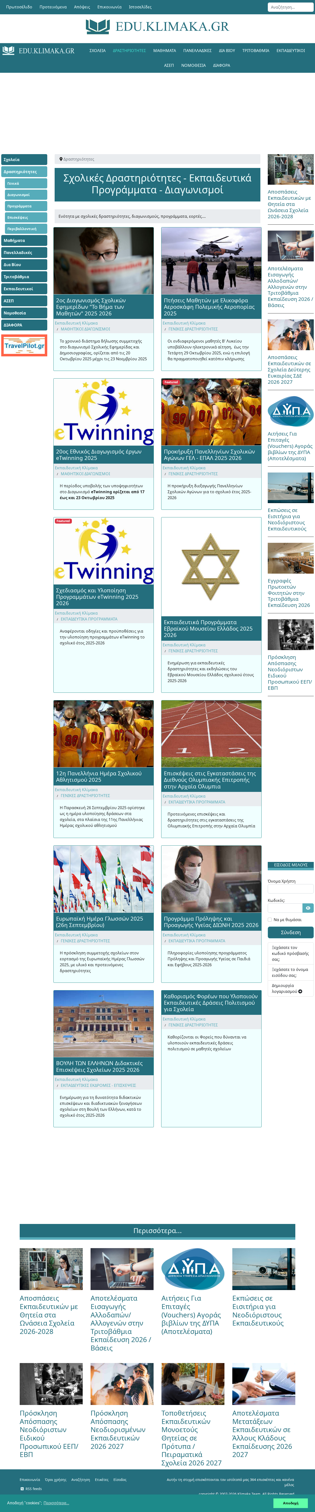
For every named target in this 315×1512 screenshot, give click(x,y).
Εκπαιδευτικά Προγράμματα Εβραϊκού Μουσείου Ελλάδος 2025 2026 (208, 628)
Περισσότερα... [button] (56, 1503)
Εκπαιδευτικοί (291, 50)
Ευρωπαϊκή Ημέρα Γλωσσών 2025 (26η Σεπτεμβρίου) (99, 922)
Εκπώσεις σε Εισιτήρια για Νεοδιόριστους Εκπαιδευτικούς (287, 519)
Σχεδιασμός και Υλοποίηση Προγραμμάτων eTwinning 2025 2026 (97, 596)
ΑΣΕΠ (169, 65)
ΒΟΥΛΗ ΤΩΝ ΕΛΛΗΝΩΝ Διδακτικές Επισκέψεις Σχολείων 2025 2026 (99, 1066)
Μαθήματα (164, 50)
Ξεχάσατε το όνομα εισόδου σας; (290, 972)
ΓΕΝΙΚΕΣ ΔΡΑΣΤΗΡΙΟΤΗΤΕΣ (193, 329)
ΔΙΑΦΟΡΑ (221, 65)
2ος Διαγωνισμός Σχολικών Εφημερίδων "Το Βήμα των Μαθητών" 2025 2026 (91, 306)
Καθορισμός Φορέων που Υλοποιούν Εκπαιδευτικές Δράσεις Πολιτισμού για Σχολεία (211, 1002)
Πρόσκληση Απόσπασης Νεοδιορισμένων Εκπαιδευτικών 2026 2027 (118, 1429)
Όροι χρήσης (55, 1479)
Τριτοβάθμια (255, 50)
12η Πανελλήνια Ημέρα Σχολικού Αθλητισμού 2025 (99, 776)
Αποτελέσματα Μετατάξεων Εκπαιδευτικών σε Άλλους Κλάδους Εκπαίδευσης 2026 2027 (262, 1433)
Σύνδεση (291, 932)
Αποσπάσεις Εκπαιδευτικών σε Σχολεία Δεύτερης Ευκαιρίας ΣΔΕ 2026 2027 (289, 369)
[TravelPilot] (24, 345)
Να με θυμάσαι (288, 919)
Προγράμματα (19, 206)
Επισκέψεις (17, 217)
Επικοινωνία (109, 7)
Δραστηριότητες (129, 50)
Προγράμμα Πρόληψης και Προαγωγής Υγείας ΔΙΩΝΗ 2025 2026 (211, 922)
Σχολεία (98, 50)
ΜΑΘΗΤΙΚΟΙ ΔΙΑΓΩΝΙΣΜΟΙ (85, 329)
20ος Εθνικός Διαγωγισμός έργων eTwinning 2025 (99, 454)
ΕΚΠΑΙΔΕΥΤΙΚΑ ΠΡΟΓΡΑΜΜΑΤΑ (89, 619)
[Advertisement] (157, 107)
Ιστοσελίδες (140, 7)
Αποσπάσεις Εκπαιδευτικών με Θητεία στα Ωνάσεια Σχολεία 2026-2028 (289, 204)
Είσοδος (119, 1479)
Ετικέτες (102, 1479)
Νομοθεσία (193, 65)
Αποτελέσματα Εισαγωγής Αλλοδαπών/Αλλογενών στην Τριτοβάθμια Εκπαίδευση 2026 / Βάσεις (290, 287)
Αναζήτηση (80, 1479)
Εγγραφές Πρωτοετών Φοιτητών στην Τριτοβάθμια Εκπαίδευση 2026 (289, 593)
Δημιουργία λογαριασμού (285, 988)
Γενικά (13, 183)
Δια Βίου (227, 50)
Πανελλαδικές (197, 50)
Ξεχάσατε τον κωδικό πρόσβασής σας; (290, 953)
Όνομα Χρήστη (282, 881)
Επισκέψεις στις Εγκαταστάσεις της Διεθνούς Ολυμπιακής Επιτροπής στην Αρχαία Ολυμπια (210, 779)
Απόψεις (82, 7)
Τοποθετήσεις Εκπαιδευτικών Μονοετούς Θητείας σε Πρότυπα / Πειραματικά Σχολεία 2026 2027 (191, 1437)
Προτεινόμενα (53, 7)
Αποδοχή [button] (291, 1503)
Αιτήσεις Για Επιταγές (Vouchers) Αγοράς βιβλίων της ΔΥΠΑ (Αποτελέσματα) (290, 446)
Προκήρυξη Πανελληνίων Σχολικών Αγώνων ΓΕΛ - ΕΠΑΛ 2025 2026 (209, 454)
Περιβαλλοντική (21, 228)
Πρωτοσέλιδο (19, 7)
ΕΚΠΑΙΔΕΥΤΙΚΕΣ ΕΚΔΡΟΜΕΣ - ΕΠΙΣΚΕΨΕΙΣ (98, 1085)
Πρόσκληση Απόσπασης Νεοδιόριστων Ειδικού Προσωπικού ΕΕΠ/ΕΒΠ (290, 672)
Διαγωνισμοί (18, 194)
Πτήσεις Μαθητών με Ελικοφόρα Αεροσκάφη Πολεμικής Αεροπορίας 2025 (209, 306)
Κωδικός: (276, 900)
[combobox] (291, 7)
